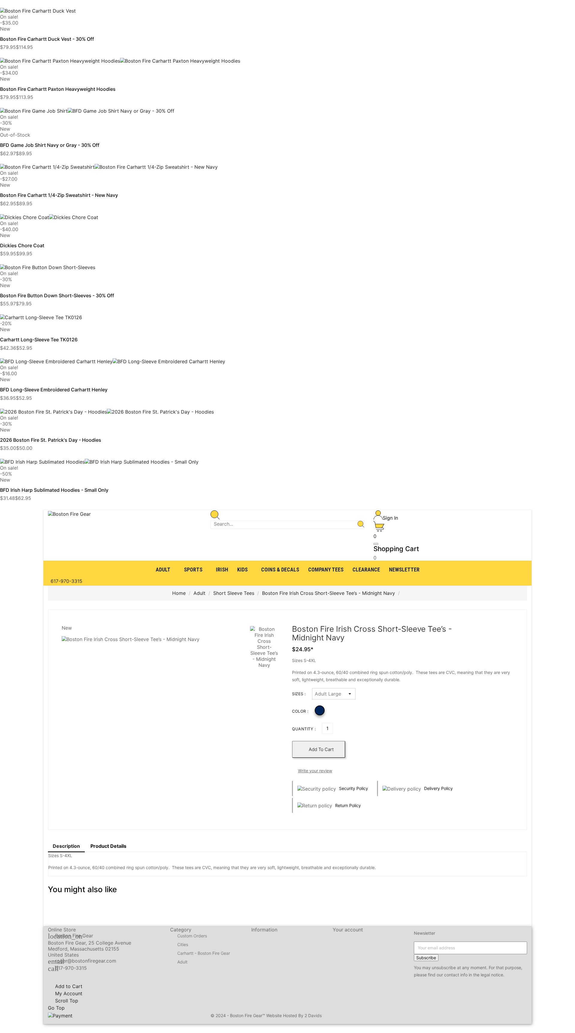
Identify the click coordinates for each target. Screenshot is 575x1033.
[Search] (361, 525)
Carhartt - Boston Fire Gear (203, 953)
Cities (182, 944)
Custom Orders (192, 935)
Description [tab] (66, 846)
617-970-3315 (71, 968)
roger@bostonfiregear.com (85, 961)
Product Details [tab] (108, 846)
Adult (182, 961)
